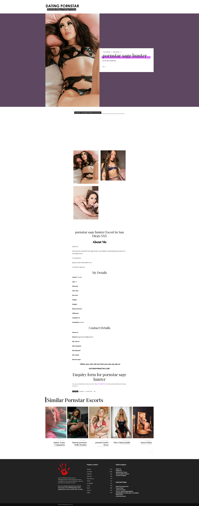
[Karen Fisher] (143, 422)
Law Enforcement (121, 496)
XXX (94, 391)
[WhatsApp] (114, 63)
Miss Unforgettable (122, 442)
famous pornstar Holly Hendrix (79, 443)
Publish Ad (119, 470)
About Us (118, 469)
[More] (118, 63)
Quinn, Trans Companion (59, 443)
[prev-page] (150, 451)
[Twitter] (107, 63)
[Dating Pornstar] (62, 7)
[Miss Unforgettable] (121, 422)
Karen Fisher (146, 442)
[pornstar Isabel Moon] (99, 422)
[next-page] (152, 451)
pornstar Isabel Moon (101, 443)
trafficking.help (72, 487)
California (106, 52)
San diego (116, 52)
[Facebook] (104, 63)
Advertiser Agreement (122, 486)
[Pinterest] (111, 63)
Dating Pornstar (110, 60)
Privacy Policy (119, 488)
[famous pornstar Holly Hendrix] (77, 422)
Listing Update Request (122, 474)
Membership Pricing (121, 472)
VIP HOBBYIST (101, 384)
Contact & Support (121, 475)
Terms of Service (120, 489)
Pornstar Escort (89, 391)
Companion (81, 391)
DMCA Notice (119, 494)
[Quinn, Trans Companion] (55, 422)
